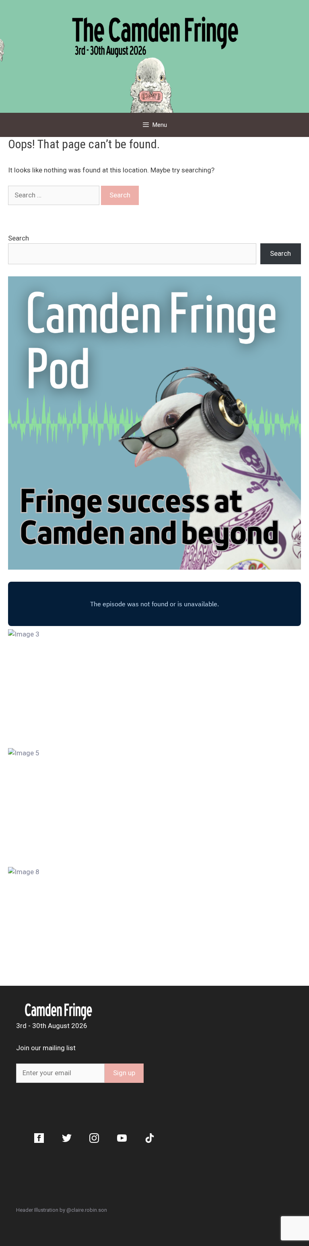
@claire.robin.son (86, 1210)
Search (18, 238)
